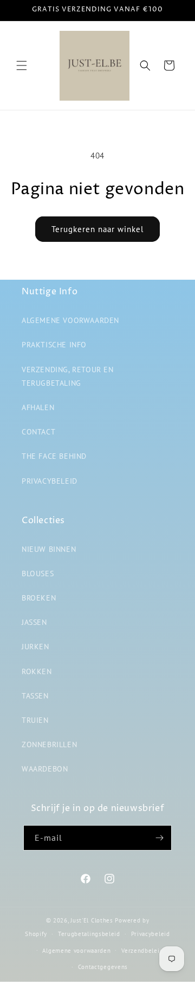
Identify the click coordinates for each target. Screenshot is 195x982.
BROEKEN (39, 598)
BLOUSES (38, 573)
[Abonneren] (159, 838)
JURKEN (35, 646)
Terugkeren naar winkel (97, 229)
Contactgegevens (103, 967)
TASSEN (35, 696)
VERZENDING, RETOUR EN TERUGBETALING (68, 376)
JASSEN (34, 622)
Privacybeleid (150, 934)
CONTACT (38, 432)
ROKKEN (37, 671)
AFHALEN (38, 407)
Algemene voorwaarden (76, 950)
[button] (22, 65)
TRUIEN (35, 720)
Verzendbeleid (142, 950)
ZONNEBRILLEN (49, 744)
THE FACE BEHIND (54, 456)
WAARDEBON (45, 769)
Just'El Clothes (91, 920)
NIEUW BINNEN (49, 549)
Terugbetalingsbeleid (89, 934)
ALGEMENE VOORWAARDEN (70, 320)
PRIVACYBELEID (49, 481)
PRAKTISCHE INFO (54, 345)
